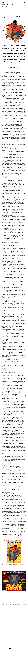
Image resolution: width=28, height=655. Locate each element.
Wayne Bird (23, 604)
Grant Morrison (5, 600)
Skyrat (10, 604)
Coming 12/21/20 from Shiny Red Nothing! (14, 564)
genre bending (16, 598)
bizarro (6, 598)
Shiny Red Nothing (8, 4)
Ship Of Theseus (5, 604)
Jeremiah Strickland (15, 600)
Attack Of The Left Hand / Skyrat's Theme (15, 592)
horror (10, 600)
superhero (14, 604)
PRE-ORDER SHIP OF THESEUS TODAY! (14, 540)
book (9, 598)
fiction (12, 598)
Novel (10, 602)
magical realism (5, 602)
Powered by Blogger (15, 648)
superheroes (18, 604)
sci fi (12, 602)
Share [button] (3, 597)
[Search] (25, 2)
